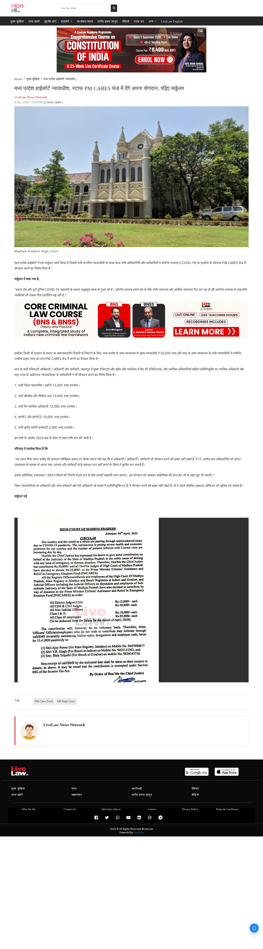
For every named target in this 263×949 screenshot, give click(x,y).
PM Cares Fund (44, 701)
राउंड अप (139, 21)
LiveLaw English (172, 21)
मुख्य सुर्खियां (17, 21)
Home (18, 79)
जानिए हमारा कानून (107, 21)
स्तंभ (74, 788)
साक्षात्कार (77, 794)
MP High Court (66, 701)
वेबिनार (195, 788)
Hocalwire (139, 832)
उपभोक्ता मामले (85, 21)
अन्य (151, 21)
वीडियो (125, 21)
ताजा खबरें (34, 21)
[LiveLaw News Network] (29, 731)
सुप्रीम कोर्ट (50, 21)
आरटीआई (137, 788)
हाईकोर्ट (65, 21)
